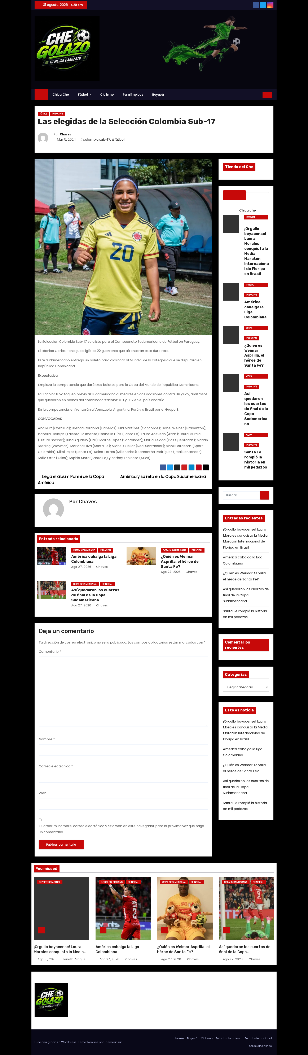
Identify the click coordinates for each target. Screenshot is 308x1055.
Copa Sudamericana (174, 550)
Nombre (47, 739)
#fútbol (118, 139)
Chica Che (61, 94)
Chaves (65, 134)
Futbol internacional (258, 1038)
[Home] (41, 94)
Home (179, 1038)
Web (43, 793)
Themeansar (113, 1042)
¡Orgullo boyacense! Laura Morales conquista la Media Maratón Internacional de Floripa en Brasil (59, 954)
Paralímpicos (133, 94)
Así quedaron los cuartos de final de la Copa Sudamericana (95, 595)
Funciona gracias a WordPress (56, 1042)
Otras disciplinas (260, 1046)
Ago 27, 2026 (81, 567)
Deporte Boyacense (252, 217)
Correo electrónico (56, 766)
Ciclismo (107, 94)
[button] (258, 94)
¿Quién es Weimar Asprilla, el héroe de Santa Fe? (180, 561)
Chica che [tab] (247, 210)
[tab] (234, 195)
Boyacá (158, 94)
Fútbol (83, 94)
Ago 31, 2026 (47, 959)
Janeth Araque (73, 959)
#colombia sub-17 (95, 139)
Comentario (50, 651)
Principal (57, 113)
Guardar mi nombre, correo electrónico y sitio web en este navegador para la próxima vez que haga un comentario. (121, 829)
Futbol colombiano (84, 550)
